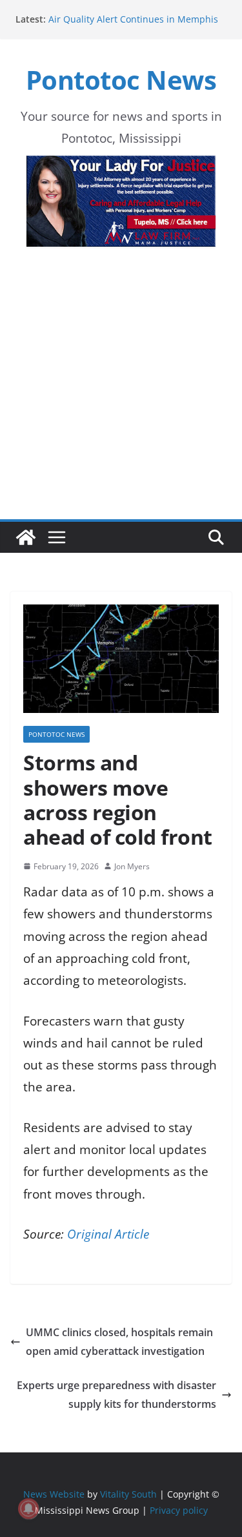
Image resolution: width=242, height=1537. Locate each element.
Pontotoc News (121, 80)
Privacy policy (179, 1510)
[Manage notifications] (28, 1508)
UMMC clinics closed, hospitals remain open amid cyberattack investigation (119, 1341)
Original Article (108, 1234)
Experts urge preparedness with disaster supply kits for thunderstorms (116, 1394)
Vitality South (128, 1494)
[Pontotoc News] (25, 537)
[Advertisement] (121, 403)
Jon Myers (132, 866)
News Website (54, 1494)
